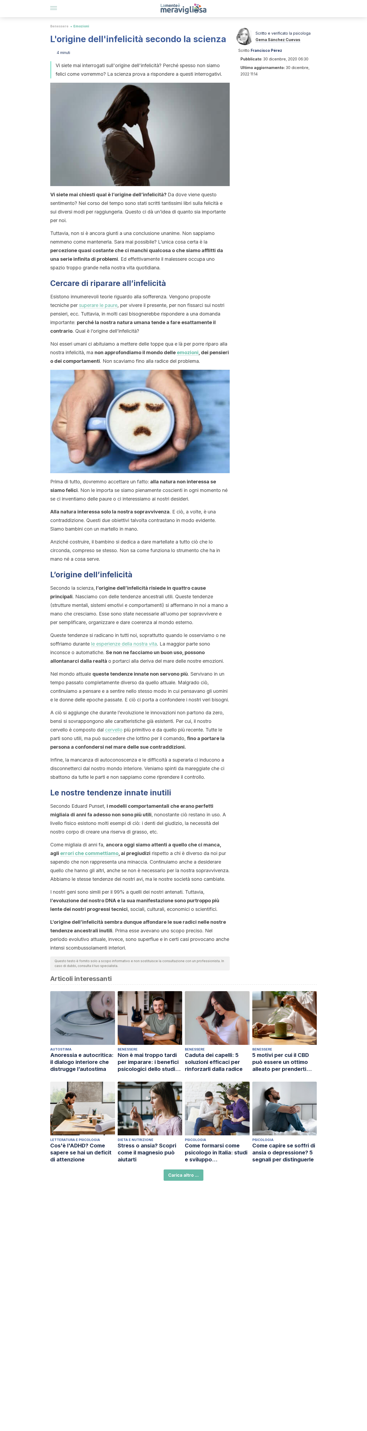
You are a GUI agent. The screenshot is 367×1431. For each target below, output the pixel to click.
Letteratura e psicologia (75, 1140)
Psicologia (195, 1140)
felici (72, 490)
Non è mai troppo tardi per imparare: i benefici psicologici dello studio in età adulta (148, 1062)
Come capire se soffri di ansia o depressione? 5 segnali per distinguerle (283, 1152)
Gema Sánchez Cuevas (278, 39)
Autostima (60, 1049)
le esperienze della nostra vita (124, 644)
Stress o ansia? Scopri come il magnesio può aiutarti (147, 1152)
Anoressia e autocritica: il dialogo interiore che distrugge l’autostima (82, 1062)
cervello (114, 730)
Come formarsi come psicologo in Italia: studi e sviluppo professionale (216, 1152)
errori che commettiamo (89, 853)
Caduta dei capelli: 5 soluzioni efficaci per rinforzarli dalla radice (214, 1062)
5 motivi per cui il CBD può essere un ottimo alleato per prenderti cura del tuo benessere (282, 1062)
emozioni (188, 352)
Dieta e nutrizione (135, 1140)
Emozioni (81, 26)
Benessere (59, 26)
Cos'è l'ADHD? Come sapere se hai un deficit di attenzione (80, 1152)
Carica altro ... (183, 1175)
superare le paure (98, 305)
